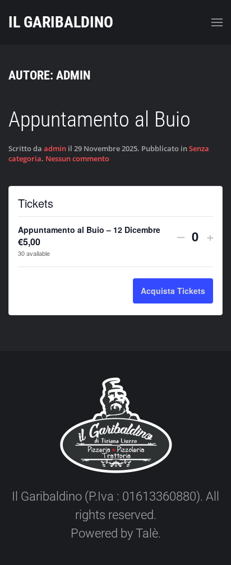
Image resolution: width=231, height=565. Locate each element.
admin (55, 148)
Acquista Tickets (173, 290)
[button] (217, 22)
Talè (147, 533)
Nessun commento (77, 158)
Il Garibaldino (60, 22)
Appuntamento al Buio (99, 119)
